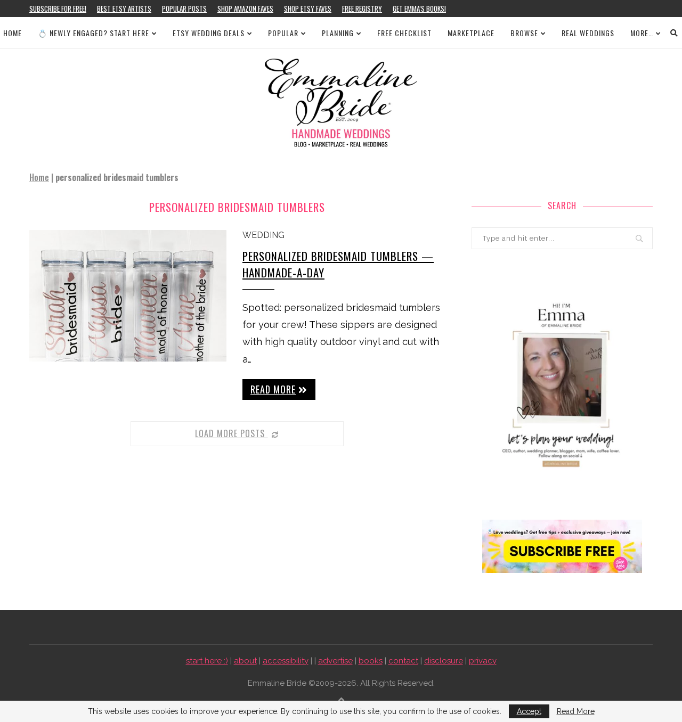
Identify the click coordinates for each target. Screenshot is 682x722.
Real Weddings (588, 32)
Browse (524, 32)
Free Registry (362, 8)
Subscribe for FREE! (57, 8)
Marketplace (471, 32)
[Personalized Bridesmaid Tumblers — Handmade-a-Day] (127, 296)
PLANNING (338, 32)
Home (12, 32)
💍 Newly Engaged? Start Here (93, 32)
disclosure (443, 661)
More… (641, 32)
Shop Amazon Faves (245, 8)
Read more (273, 389)
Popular (283, 32)
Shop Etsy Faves (307, 8)
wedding (263, 235)
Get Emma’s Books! (419, 8)
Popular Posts (184, 8)
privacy (483, 661)
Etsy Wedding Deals (209, 32)
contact (403, 661)
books (371, 661)
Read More (576, 711)
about (245, 661)
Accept (529, 711)
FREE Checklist (404, 32)
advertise (335, 661)
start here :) (207, 661)
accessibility (285, 661)
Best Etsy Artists (124, 8)
